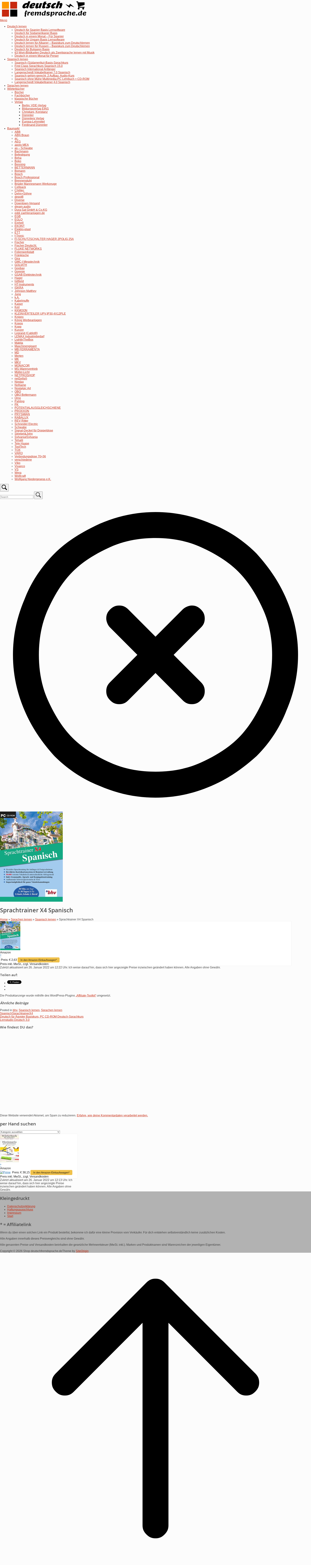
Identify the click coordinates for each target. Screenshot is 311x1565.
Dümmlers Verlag (33, 118)
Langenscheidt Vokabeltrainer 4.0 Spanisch (42, 82)
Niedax (19, 381)
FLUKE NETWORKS (28, 248)
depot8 (19, 196)
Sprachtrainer (20, 1013)
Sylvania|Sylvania (26, 436)
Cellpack (20, 187)
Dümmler (28, 115)
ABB (18, 131)
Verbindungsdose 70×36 (30, 456)
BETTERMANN (25, 167)
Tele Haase (22, 443)
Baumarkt (13, 128)
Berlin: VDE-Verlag (34, 105)
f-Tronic (19, 235)
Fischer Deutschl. (26, 245)
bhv (15, 1010)
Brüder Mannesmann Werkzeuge (36, 183)
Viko (17, 462)
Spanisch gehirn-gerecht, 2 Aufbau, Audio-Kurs (44, 75)
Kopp (18, 326)
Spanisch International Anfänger (35, 69)
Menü (3, 20)
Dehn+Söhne (23, 193)
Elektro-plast (23, 229)
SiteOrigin (82, 1251)
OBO (18, 391)
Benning (20, 164)
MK (17, 359)
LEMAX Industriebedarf (29, 336)
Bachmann (21, 151)
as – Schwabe (24, 148)
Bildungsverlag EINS (35, 108)
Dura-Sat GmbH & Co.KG (31, 209)
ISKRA (19, 287)
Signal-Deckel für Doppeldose (34, 430)
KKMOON (21, 310)
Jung (18, 294)
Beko (18, 161)
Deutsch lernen (17, 26)
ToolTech (20, 446)
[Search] (38, 495)
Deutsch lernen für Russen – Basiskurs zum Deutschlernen (52, 46)
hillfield (19, 281)
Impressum (14, 1212)
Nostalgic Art (23, 388)
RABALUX (21, 417)
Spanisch (6, 1013)
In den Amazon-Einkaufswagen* (39, 959)
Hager (18, 277)
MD (17, 352)
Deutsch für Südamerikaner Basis (36, 33)
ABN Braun (22, 135)
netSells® (21, 378)
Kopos (19, 323)
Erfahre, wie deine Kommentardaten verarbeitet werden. (112, 1115)
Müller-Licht (22, 372)
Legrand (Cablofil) (26, 333)
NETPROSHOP (25, 375)
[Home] (45, 17)
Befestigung (22, 154)
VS (17, 469)
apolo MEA (22, 144)
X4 (31, 1013)
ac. (16, 138)
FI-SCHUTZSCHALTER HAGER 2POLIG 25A (44, 239)
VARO (19, 453)
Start (10, 1216)
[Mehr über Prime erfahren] (5, 1172)
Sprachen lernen (17, 85)
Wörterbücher (15, 88)
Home (4, 919)
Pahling (19, 401)
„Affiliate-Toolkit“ (86, 995)
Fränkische (22, 255)
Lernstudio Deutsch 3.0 (15, 1019)
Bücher (19, 92)
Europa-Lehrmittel (33, 121)
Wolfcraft (20, 475)
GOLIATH (21, 264)
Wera (18, 472)
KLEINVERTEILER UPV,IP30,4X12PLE (40, 313)
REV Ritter (21, 420)
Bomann (20, 170)
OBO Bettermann (25, 394)
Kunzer (19, 329)
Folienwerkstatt (24, 252)
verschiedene (23, 459)
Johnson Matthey (25, 290)
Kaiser (19, 303)
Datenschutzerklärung (21, 1206)
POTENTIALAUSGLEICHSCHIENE (38, 407)
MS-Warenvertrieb (26, 368)
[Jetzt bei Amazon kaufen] (10, 949)
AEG (18, 141)
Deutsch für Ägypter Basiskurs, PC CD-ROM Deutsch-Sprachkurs (42, 1016)
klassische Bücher (26, 98)
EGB (18, 216)
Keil (17, 307)
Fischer (19, 242)
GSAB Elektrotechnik (28, 274)
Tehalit (19, 440)
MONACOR (22, 365)
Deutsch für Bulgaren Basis (32, 49)
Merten (19, 355)
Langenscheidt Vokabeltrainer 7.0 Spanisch (42, 72)
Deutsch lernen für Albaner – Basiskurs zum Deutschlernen (52, 42)
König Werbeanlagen (28, 320)
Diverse (19, 200)
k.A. (17, 297)
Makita (19, 342)
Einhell (19, 222)
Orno (18, 398)
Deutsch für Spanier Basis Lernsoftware (40, 29)
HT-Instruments (24, 284)
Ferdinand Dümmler (35, 124)
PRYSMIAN (22, 414)
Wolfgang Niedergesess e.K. (33, 479)
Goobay (20, 268)
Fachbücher (22, 95)
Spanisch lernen (17, 59)
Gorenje (20, 271)
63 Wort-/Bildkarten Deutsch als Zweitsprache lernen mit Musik (54, 52)
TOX (18, 449)
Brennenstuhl (23, 180)
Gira (17, 258)
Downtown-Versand (27, 203)
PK (17, 404)
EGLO (18, 219)
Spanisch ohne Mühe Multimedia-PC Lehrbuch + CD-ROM (52, 78)
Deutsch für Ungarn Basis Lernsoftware (40, 39)
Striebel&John (24, 433)
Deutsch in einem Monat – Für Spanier (39, 36)
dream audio (23, 206)
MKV (18, 362)
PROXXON (22, 411)
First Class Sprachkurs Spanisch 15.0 (39, 65)
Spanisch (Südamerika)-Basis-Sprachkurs (41, 62)
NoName (20, 385)
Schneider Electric (26, 424)
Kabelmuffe (22, 300)
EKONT (20, 226)
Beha (18, 157)
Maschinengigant (26, 346)
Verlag (19, 101)
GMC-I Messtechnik (27, 261)
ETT (17, 232)
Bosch (19, 174)
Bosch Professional (27, 177)
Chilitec (19, 190)
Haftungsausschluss (20, 1209)
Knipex (19, 316)
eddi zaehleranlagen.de (30, 213)
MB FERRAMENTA (27, 349)
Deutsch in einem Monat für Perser (37, 55)
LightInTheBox (24, 339)
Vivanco (20, 466)
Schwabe (21, 427)
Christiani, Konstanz (35, 111)
